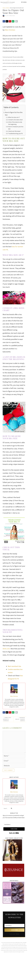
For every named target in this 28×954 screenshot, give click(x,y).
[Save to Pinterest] (10, 21)
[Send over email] (13, 21)
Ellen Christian (10, 30)
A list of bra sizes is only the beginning (15, 123)
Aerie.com (6, 649)
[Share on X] (7, 21)
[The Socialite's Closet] (8, 2)
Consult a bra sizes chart (15, 120)
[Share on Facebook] (4, 21)
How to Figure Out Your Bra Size (13, 113)
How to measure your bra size (15, 128)
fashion (7, 7)
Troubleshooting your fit (15, 133)
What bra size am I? (14, 117)
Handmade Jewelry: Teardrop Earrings (20, 719)
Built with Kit (14, 833)
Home (4, 7)
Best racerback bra (14, 666)
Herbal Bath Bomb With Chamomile (7, 719)
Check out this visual (14, 131)
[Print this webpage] (16, 21)
